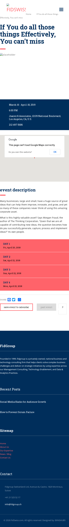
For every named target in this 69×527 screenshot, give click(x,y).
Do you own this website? (20, 152)
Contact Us (5, 457)
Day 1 (12, 245)
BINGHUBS (60, 520)
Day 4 (12, 284)
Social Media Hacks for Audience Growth (23, 401)
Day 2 (11, 258)
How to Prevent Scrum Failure (17, 412)
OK (54, 152)
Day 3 (12, 271)
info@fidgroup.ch (13, 504)
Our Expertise (6, 450)
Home (28, 14)
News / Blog (5, 454)
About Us (4, 447)
